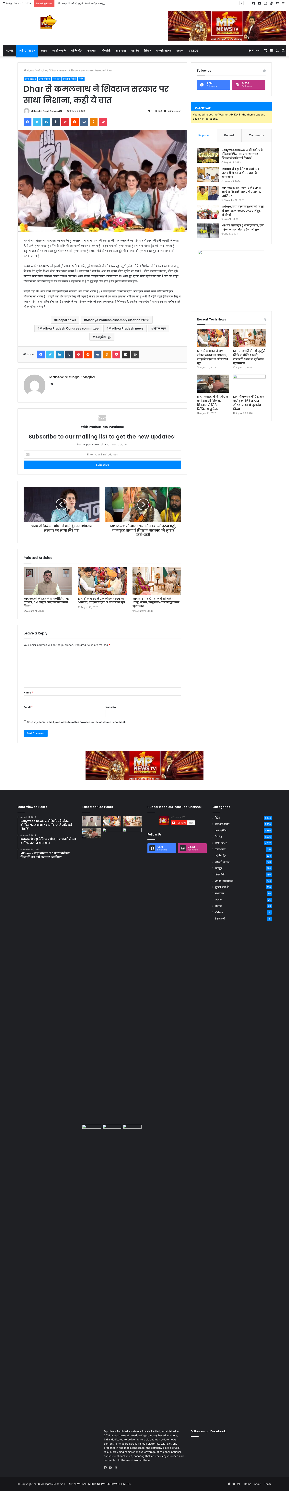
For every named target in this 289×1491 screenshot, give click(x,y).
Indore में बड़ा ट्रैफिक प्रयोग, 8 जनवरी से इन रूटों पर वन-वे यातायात (241, 173)
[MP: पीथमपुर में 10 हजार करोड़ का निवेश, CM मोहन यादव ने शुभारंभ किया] (249, 384)
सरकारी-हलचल (163, 50)
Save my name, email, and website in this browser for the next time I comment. (76, 722)
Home (10, 50)
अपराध (44, 50)
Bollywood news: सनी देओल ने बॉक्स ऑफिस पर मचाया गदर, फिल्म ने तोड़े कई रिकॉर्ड (242, 154)
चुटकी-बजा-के (59, 50)
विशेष (146, 50)
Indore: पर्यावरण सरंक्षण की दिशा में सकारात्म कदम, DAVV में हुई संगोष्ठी (243, 211)
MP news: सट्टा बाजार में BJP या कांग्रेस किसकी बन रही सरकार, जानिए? (242, 192)
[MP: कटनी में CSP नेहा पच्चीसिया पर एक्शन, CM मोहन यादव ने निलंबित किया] (48, 581)
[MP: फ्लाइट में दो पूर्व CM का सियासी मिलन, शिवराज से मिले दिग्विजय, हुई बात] (213, 384)
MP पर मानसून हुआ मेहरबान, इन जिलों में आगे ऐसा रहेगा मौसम (243, 227)
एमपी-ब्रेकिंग (44, 78)
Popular (203, 135)
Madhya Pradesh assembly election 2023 (117, 320)
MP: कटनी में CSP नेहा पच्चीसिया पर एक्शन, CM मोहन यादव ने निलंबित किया (47, 602)
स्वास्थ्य (180, 50)
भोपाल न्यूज (159, 328)
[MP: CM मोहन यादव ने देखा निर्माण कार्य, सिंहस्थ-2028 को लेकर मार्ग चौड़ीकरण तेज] (112, 1130)
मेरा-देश (135, 50)
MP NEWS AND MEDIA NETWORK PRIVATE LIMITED (100, 1483)
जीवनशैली (106, 50)
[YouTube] (111, 1467)
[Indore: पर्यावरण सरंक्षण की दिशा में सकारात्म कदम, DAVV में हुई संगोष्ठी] (208, 212)
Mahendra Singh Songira (45, 111)
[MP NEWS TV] (48, 22)
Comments (256, 135)
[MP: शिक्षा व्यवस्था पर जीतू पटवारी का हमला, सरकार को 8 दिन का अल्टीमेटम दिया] (132, 975)
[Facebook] (106, 1467)
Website (111, 707)
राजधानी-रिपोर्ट (69, 78)
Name (28, 692)
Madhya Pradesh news (126, 328)
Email (28, 707)
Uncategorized (224, 880)
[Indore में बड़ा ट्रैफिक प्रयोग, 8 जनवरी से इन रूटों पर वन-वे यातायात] (208, 174)
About (257, 1483)
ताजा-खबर (121, 50)
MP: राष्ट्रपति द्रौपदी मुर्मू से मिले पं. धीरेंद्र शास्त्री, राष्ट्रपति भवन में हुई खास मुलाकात (97, 3)
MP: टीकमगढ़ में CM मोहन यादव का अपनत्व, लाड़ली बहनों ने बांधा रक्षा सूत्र (101, 600)
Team (267, 1483)
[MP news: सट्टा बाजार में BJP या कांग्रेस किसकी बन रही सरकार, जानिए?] (208, 193)
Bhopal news (66, 320)
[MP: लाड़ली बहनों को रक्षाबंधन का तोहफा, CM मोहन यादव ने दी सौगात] (132, 1130)
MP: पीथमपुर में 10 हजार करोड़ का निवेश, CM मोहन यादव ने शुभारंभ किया (248, 403)
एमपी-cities (26, 50)
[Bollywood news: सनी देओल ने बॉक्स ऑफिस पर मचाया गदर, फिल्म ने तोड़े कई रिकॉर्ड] (208, 155)
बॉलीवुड (218, 868)
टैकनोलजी (220, 918)
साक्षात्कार (91, 50)
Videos (193, 50)
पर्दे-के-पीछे (76, 50)
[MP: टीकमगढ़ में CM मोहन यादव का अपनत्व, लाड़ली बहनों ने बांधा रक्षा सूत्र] (102, 581)
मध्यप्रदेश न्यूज (103, 337)
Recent (229, 135)
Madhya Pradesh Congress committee (69, 328)
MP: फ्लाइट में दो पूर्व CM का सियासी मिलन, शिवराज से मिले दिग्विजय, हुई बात (212, 403)
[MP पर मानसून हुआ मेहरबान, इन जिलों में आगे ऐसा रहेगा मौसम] (208, 230)
